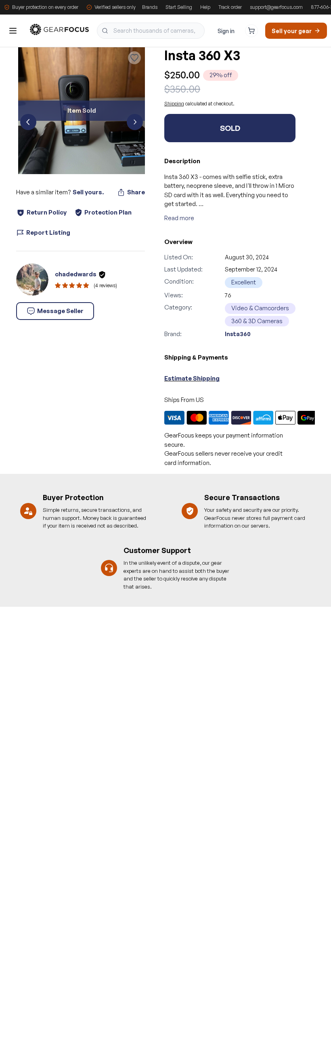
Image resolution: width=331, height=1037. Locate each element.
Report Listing (48, 232)
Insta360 (238, 333)
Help (205, 7)
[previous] (28, 122)
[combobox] (151, 31)
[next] (135, 122)
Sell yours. (88, 192)
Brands (149, 7)
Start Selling (179, 7)
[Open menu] (13, 31)
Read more (179, 218)
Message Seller (60, 311)
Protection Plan (108, 212)
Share (136, 192)
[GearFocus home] (59, 31)
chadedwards (75, 274)
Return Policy (47, 212)
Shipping (174, 104)
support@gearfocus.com (276, 7)
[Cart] (251, 30)
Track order (230, 7)
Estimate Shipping (192, 378)
